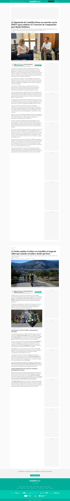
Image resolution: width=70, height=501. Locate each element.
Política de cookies (41, 488)
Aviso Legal (28, 488)
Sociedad (37, 486)
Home (12, 4)
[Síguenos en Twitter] (17, 1)
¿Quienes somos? (22, 488)
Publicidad (46, 488)
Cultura (34, 486)
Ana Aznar (12, 258)
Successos (41, 486)
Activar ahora (37, 65)
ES (23, 1)
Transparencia (51, 488)
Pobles (27, 486)
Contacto (17, 488)
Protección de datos (34, 488)
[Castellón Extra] (35, 481)
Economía (30, 486)
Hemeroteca (49, 486)
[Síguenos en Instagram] (19, 1)
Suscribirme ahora (35, 475)
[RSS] (20, 1)
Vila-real (24, 486)
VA (21, 1)
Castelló (20, 486)
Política (45, 486)
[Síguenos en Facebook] (16, 1)
